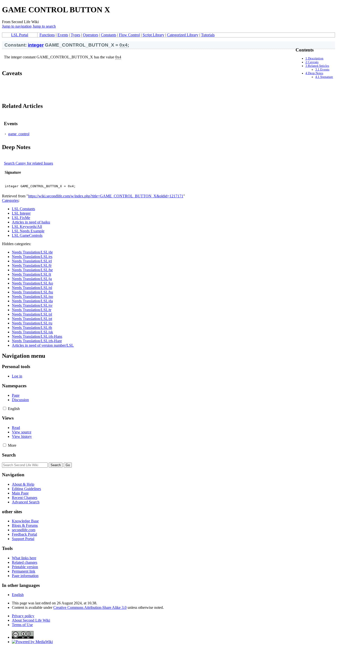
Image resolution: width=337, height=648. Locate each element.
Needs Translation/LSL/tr (31, 310)
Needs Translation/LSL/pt (32, 319)
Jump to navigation (17, 26)
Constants (108, 35)
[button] (4, 408)
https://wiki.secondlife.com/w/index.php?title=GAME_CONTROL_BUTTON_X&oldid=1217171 (105, 196)
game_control (18, 134)
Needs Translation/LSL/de (32, 252)
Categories (10, 200)
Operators (90, 35)
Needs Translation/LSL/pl (32, 314)
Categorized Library (182, 35)
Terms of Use (22, 625)
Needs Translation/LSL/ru (32, 323)
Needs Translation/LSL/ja (32, 279)
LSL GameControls (27, 235)
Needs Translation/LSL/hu (32, 292)
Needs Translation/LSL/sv (32, 305)
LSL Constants (23, 209)
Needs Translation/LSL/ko (32, 283)
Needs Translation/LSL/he (32, 270)
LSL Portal (19, 35)
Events (62, 35)
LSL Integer (21, 213)
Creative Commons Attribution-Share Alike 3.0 (90, 607)
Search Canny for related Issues (28, 163)
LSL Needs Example (28, 231)
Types (75, 35)
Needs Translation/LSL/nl (32, 288)
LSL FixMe (21, 218)
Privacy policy (23, 616)
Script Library (153, 35)
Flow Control (129, 35)
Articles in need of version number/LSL (43, 345)
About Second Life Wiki (31, 620)
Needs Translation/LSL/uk (32, 332)
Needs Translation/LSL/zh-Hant (37, 341)
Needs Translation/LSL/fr (32, 265)
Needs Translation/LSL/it (31, 274)
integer (36, 45)
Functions (47, 35)
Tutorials (208, 35)
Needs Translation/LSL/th (32, 327)
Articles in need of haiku (31, 222)
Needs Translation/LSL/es (32, 257)
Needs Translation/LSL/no (32, 296)
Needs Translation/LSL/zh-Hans (37, 336)
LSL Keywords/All (27, 226)
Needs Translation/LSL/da (32, 301)
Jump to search (44, 26)
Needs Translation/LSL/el (32, 261)
